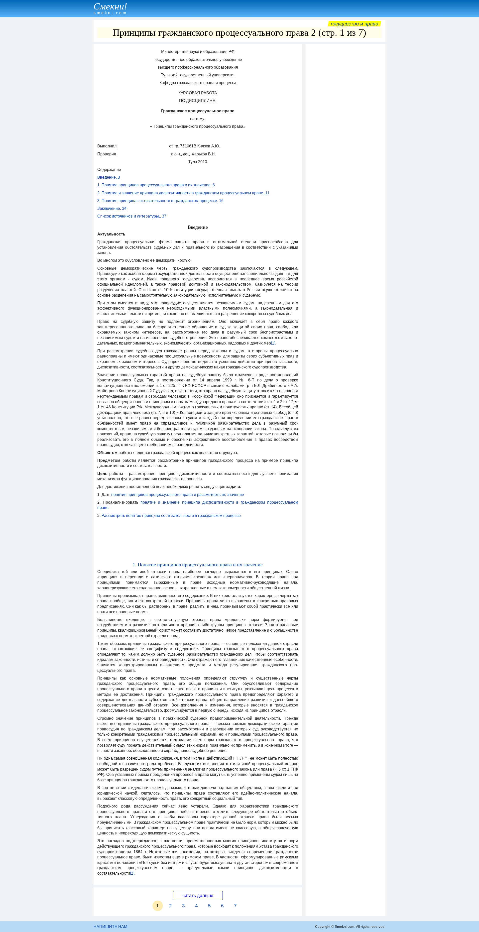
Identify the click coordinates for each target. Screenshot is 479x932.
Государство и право (354, 23)
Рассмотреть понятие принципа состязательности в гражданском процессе (171, 515)
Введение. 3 (108, 177)
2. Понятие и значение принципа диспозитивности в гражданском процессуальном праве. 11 (183, 193)
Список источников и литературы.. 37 (131, 216)
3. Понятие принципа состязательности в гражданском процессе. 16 (160, 201)
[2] (132, 873)
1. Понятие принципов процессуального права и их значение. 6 (156, 185)
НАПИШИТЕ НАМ (110, 927)
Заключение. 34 (111, 208)
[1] (273, 343)
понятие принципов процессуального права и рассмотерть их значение (177, 494)
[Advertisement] (345, 121)
